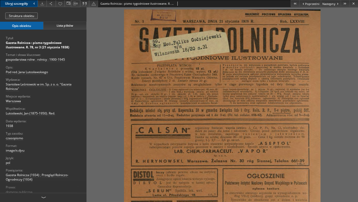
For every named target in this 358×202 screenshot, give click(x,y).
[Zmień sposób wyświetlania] (68, 3)
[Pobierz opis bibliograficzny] (75, 3)
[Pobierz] (42, 3)
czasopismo (14, 138)
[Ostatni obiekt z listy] (345, 3)
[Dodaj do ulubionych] (60, 3)
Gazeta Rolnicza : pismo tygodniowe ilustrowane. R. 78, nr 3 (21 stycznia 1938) (37, 45)
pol (8, 162)
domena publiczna (19, 192)
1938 (9, 126)
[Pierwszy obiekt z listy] (295, 3)
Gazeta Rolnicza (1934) (22, 175)
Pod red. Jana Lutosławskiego (27, 72)
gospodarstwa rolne (20, 59)
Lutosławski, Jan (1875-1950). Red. (30, 113)
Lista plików (65, 25)
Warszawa (13, 101)
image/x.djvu (15, 150)
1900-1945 (57, 59)
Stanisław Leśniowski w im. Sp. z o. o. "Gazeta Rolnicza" (39, 86)
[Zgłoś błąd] (93, 3)
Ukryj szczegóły (16, 3)
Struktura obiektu (21, 16)
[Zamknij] (353, 3)
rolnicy (42, 59)
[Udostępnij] (51, 3)
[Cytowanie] (84, 3)
